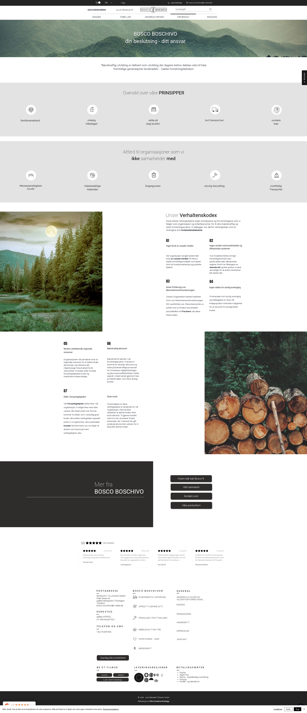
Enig (297, 709)
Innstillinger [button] (278, 709)
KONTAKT (182, 639)
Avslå (288, 709)
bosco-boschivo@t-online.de (200, 3)
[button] (98, 2)
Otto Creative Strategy (159, 701)
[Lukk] (304, 709)
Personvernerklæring (111, 709)
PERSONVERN (184, 614)
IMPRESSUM (183, 631)
